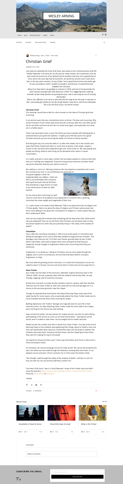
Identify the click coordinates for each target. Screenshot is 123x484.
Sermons (28, 42)
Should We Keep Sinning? (60, 424)
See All (104, 401)
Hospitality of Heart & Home (30, 424)
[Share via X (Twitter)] (31, 385)
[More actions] (96, 55)
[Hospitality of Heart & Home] (30, 413)
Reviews (52, 42)
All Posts (19, 42)
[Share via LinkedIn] (36, 385)
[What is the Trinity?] (93, 413)
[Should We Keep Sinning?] (61, 413)
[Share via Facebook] (27, 385)
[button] (104, 42)
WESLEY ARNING (61, 16)
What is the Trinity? (88, 424)
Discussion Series (40, 42)
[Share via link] (41, 385)
